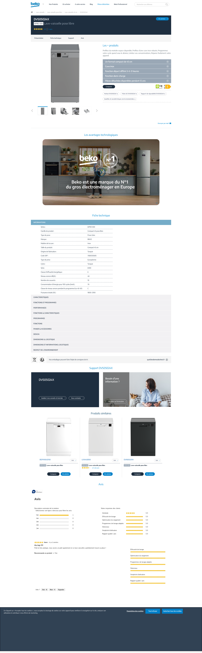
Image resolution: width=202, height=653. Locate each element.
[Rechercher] (167, 4)
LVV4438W (86, 460)
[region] (101, 629)
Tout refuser (152, 611)
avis (51, 29)
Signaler (61, 590)
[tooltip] (37, 492)
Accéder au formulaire (116, 401)
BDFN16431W (45, 460)
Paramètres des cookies (135, 611)
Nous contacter (76, 398)
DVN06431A (128, 460)
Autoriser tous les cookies (172, 611)
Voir (72, 460)
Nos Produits (53, 4)
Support (71, 38)
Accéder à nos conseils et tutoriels (52, 398)
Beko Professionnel (120, 4)
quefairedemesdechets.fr (156, 360)
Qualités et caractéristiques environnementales (119, 99)
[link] (38, 29)
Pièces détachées (103, 4)
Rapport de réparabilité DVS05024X (152, 94)
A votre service (80, 4)
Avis (82, 38)
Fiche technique (55, 38)
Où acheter (66, 4)
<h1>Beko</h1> (37, 4)
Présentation (38, 38)
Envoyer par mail (163, 123)
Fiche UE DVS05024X (129, 94)
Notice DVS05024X (110, 94)
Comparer (109, 87)
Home (32, 12)
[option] (43, 111)
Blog (91, 4)
